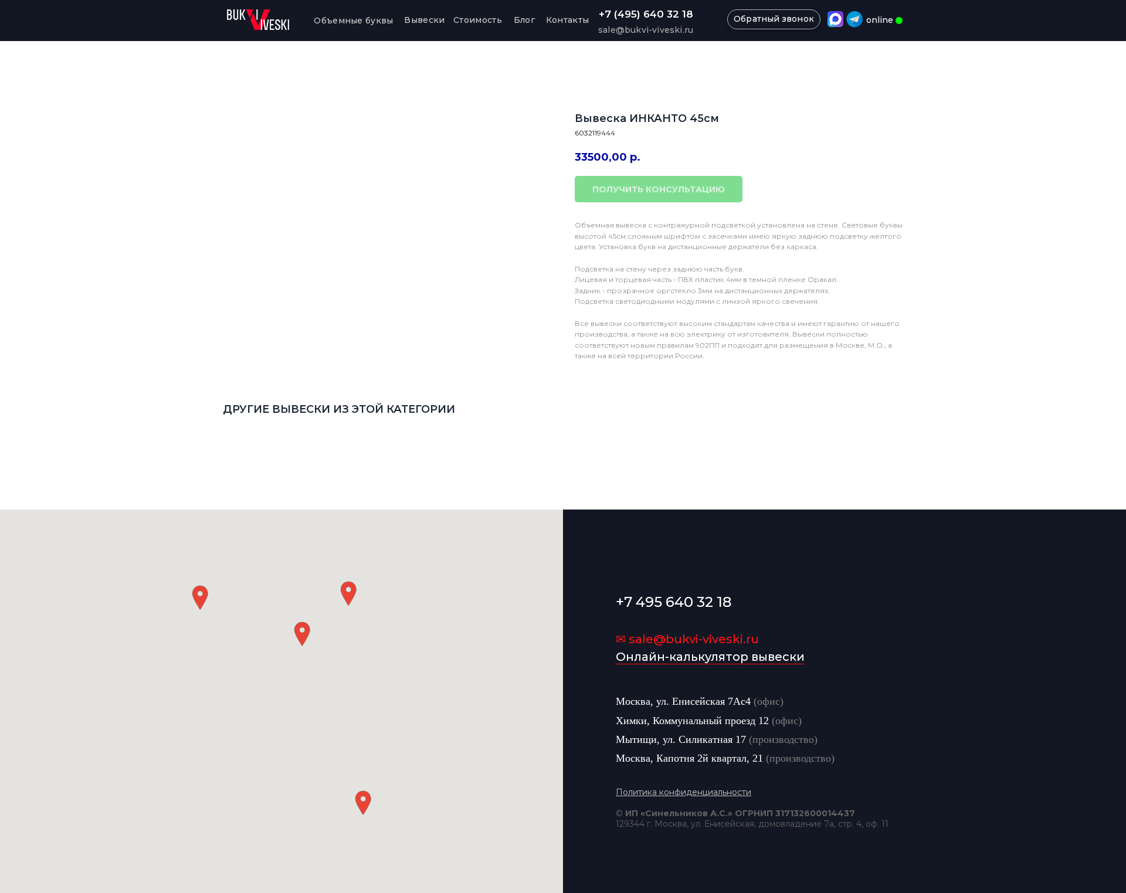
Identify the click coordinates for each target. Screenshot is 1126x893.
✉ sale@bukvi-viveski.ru (687, 639)
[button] (302, 634)
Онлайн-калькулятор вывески (710, 657)
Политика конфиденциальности (683, 792)
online (879, 20)
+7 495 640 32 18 (673, 601)
